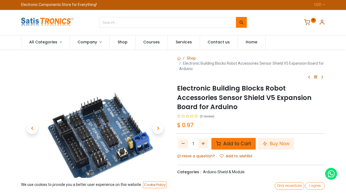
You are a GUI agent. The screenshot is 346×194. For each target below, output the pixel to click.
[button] (32, 128)
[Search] (241, 22)
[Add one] (203, 143)
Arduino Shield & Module (224, 172)
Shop (191, 58)
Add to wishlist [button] (239, 156)
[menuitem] (122, 42)
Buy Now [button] (279, 143)
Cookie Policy (155, 184)
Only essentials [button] (289, 185)
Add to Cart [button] (236, 143)
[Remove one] (183, 143)
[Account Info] (322, 23)
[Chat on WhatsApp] (331, 174)
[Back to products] (315, 77)
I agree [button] (315, 185)
